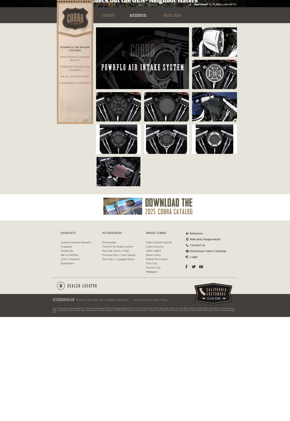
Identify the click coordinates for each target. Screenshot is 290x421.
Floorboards (109, 242)
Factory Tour (153, 268)
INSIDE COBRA (173, 15)
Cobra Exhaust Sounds (159, 242)
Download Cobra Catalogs (208, 251)
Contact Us (197, 245)
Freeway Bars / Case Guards (118, 255)
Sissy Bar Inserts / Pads (115, 251)
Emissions (196, 233)
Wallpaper (151, 272)
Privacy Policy (159, 299)
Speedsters (67, 263)
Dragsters (66, 247)
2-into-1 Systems (70, 259)
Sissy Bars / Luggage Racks (118, 259)
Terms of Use (141, 299)
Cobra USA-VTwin (74, 18)
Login (194, 257)
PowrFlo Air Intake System (117, 247)
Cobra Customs (154, 247)
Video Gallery (153, 251)
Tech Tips (151, 263)
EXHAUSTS (109, 15)
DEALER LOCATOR (82, 285)
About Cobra (153, 255)
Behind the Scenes (156, 259)
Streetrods (67, 251)
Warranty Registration (205, 239)
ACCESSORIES (138, 15)
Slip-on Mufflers (70, 255)
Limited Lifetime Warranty (76, 242)
